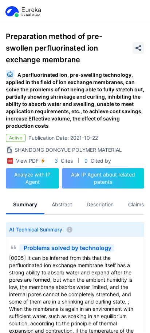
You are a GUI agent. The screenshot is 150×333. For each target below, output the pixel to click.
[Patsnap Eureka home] (22, 11)
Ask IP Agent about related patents (103, 178)
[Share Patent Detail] (138, 48)
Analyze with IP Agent (32, 178)
